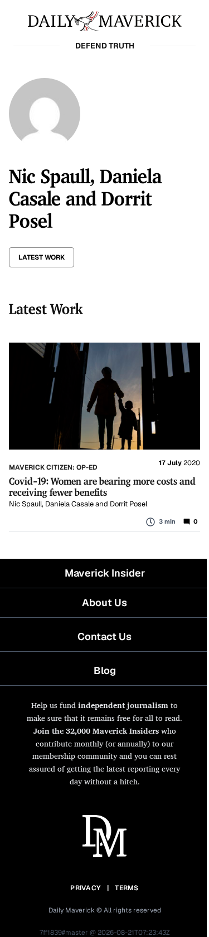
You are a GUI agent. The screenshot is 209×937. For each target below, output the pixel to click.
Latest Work (41, 257)
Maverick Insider (105, 573)
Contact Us (104, 636)
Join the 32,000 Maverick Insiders (96, 730)
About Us (104, 602)
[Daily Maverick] (104, 20)
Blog (105, 670)
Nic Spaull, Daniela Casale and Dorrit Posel (78, 504)
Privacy (85, 888)
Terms (127, 888)
